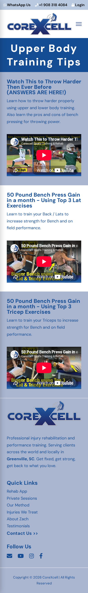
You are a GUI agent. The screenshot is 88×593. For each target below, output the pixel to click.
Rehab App (17, 491)
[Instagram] (31, 556)
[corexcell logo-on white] (44, 402)
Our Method (18, 505)
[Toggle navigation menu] (78, 24)
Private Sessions (22, 498)
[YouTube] (21, 556)
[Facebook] (41, 556)
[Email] (9, 556)
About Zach (17, 519)
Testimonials (18, 526)
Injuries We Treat (22, 512)
